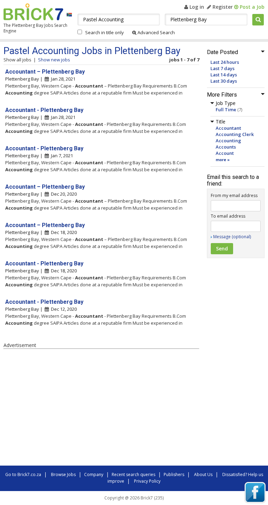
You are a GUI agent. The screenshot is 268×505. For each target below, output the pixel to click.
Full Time (226, 109)
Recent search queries (133, 474)
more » (223, 159)
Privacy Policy (147, 481)
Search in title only (104, 32)
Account (225, 153)
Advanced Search (155, 32)
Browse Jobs (63, 474)
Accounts (226, 147)
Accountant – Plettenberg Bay (45, 71)
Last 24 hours (224, 62)
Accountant (228, 128)
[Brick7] (69, 14)
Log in (196, 6)
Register (222, 6)
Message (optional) (232, 237)
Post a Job (251, 6)
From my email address (234, 195)
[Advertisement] (101, 408)
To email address (228, 216)
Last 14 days (223, 74)
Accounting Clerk (235, 134)
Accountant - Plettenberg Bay (44, 110)
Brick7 (33, 11)
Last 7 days (222, 68)
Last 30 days (223, 81)
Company (93, 474)
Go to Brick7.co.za (23, 474)
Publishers (174, 474)
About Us (203, 474)
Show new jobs (54, 59)
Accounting (228, 140)
